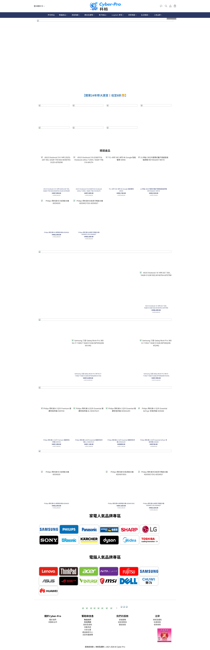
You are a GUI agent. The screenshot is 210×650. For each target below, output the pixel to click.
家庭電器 (75, 15)
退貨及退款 (87, 624)
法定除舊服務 (87, 634)
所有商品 (51, 15)
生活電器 (144, 15)
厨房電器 (131, 15)
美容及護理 (88, 15)
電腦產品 (62, 15)
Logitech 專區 (117, 15)
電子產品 (102, 15)
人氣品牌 (157, 15)
